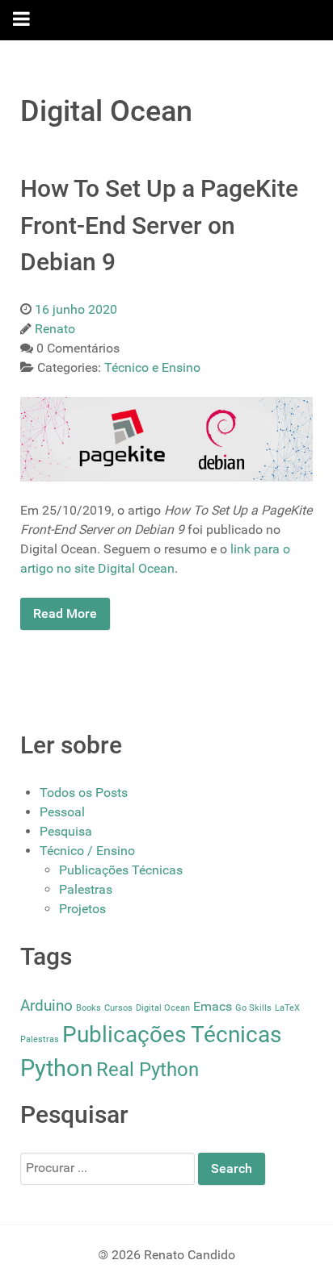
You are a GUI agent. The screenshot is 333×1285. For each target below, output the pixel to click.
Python (56, 1068)
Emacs (212, 1006)
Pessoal (62, 812)
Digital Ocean (163, 1008)
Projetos (82, 908)
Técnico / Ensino (87, 850)
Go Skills (253, 1008)
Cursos (118, 1008)
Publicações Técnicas (121, 870)
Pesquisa (66, 831)
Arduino (46, 1005)
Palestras (85, 889)
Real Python (147, 1069)
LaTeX (287, 1008)
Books (88, 1008)
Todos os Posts (84, 792)
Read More (65, 613)
